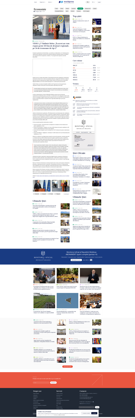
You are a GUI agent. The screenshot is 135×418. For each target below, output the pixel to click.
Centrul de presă (59, 398)
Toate (56, 8)
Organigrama (35, 396)
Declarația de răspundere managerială (39, 405)
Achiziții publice (35, 401)
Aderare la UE (87, 8)
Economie (40, 9)
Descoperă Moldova (59, 11)
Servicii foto (58, 396)
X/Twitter (51, 193)
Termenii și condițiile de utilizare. (59, 414)
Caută (97, 407)
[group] (87, 22)
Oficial (61, 8)
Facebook (37, 193)
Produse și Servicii (59, 393)
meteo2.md (82, 85)
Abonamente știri (59, 395)
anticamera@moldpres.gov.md (87, 397)
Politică (67, 8)
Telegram (58, 193)
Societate (73, 8)
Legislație (34, 398)
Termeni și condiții (59, 408)
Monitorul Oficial (59, 407)
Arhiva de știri (58, 401)
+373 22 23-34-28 (84, 394)
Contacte (34, 408)
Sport (67, 11)
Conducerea (35, 395)
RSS (57, 405)
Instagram (44, 193)
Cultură (94, 8)
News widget (58, 403)
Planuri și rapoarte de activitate (38, 400)
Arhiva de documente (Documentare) (62, 400)
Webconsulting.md (87, 403)
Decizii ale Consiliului (36, 403)
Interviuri (79, 11)
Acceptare (94, 413)
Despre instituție (36, 393)
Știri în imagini (86, 11)
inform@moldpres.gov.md (86, 398)
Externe (72, 11)
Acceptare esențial (86, 413)
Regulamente (35, 407)
